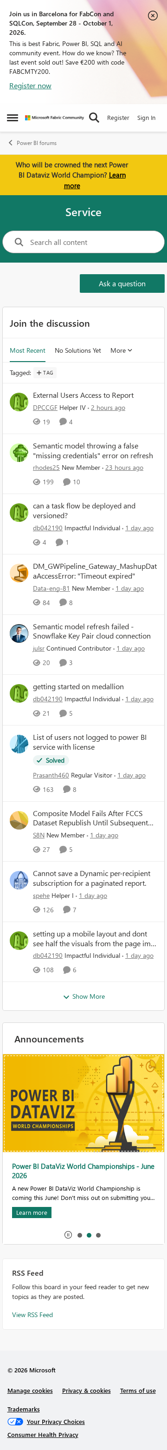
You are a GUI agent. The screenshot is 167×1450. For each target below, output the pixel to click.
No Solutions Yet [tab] (78, 350)
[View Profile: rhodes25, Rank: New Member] (19, 452)
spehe (41, 895)
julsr (39, 648)
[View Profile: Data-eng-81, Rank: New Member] (19, 573)
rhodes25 (46, 467)
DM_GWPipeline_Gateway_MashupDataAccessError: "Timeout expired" (95, 570)
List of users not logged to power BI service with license (90, 741)
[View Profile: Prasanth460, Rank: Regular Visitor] (19, 744)
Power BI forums (37, 142)
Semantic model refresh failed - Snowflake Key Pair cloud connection (92, 631)
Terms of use (138, 1390)
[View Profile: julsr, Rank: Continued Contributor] (19, 633)
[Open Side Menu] (12, 118)
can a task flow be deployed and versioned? (84, 510)
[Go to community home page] (54, 117)
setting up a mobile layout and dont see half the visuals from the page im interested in (92, 939)
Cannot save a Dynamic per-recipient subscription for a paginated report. (91, 878)
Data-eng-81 (51, 588)
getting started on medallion (78, 686)
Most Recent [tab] (27, 350)
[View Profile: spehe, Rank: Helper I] (19, 880)
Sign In (146, 117)
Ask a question (122, 283)
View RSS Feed (32, 1314)
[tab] (79, 1234)
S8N (39, 834)
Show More (88, 996)
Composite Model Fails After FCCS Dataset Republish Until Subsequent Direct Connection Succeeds (90, 818)
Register (118, 117)
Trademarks (23, 1409)
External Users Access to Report (83, 395)
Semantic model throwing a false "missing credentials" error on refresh (93, 450)
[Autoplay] (68, 1234)
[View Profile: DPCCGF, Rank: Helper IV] (19, 402)
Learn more (31, 1212)
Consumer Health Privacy (42, 1434)
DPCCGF (45, 407)
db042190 (48, 527)
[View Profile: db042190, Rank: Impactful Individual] (19, 512)
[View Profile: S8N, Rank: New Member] (19, 820)
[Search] (94, 117)
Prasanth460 (51, 775)
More (118, 350)
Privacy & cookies (86, 1390)
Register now (30, 85)
